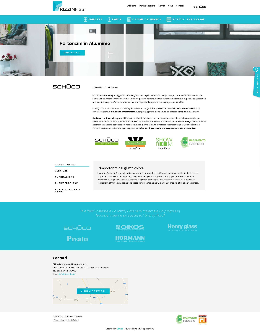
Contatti (180, 5)
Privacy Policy (59, 320)
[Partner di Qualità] (135, 143)
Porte (117, 19)
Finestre (95, 19)
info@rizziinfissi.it (67, 274)
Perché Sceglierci (147, 5)
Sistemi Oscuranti (146, 19)
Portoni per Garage (189, 19)
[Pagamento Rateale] (193, 142)
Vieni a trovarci (93, 291)
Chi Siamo (131, 5)
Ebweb (120, 328)
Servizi (162, 5)
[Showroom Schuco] (164, 143)
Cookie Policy (72, 320)
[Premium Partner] (106, 141)
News (170, 5)
